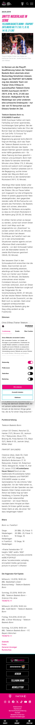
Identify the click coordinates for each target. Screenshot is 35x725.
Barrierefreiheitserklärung (17, 711)
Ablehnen (18, 397)
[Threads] (9, 702)
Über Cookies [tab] (28, 331)
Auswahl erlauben (17, 392)
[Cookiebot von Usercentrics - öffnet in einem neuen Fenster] (25, 326)
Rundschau (6, 650)
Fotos (4, 644)
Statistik (5, 642)
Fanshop (16, 723)
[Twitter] (17, 702)
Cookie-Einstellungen (17, 717)
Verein (17, 673)
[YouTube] (25, 702)
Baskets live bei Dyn (17, 715)
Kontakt (17, 713)
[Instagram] (5, 702)
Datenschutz (17, 707)
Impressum (17, 709)
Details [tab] (17, 331)
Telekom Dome (17, 680)
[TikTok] (21, 702)
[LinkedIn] (30, 702)
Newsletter (17, 687)
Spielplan (29, 723)
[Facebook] (13, 702)
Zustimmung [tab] (6, 331)
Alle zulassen (17, 387)
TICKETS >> (7, 601)
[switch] (30, 367)
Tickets (5, 723)
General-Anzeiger (9, 647)
